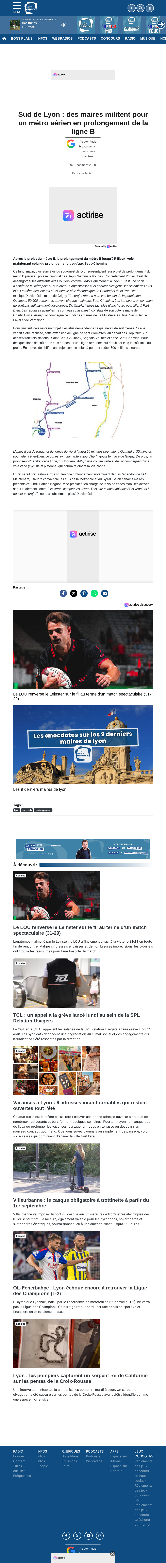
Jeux (65, 1466)
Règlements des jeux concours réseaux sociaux (143, 1471)
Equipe (18, 1456)
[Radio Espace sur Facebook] (66, 1536)
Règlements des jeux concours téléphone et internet (143, 1514)
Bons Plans (22, 38)
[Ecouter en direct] (132, 8)
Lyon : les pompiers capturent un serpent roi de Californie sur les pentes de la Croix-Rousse (80, 1378)
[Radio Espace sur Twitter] (77, 1536)
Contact (19, 1461)
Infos (42, 38)
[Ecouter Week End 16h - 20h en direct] (83, 849)
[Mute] (64, 25)
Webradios (62, 38)
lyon (16, 810)
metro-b (27, 810)
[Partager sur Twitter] (72, 595)
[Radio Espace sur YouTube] (88, 1536)
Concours (110, 38)
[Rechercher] (140, 8)
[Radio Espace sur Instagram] (100, 1536)
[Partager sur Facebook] (62, 595)
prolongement (43, 810)
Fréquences (22, 1476)
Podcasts (87, 38)
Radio (130, 38)
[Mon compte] (150, 8)
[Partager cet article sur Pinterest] (83, 595)
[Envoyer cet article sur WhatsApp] (93, 595)
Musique (147, 38)
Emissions (69, 1461)
